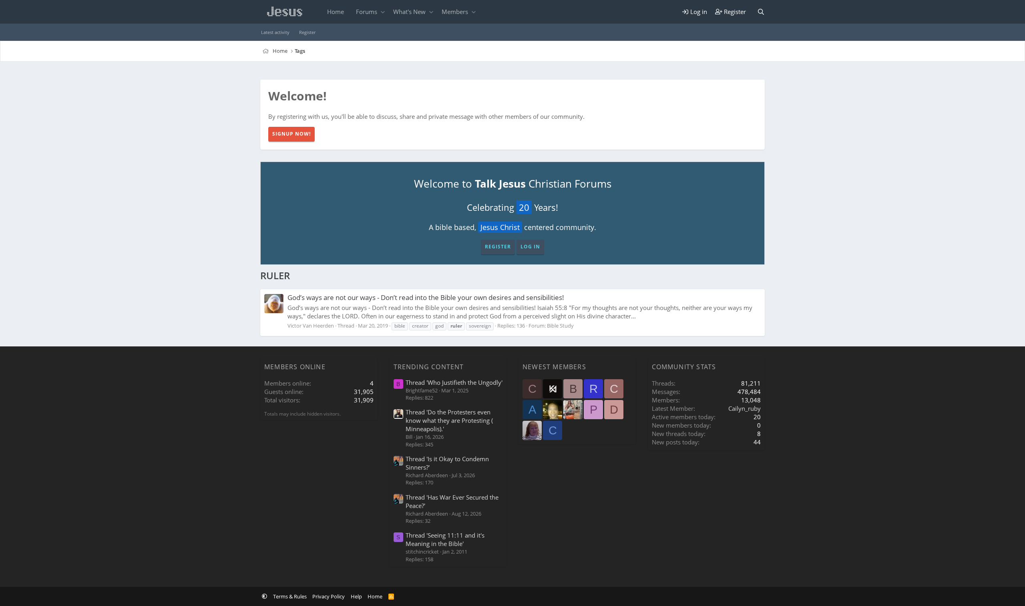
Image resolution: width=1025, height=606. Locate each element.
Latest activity (275, 32)
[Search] (761, 12)
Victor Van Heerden (310, 325)
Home (335, 12)
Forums (366, 12)
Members (455, 12)
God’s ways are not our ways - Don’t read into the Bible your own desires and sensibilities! (425, 297)
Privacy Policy (328, 596)
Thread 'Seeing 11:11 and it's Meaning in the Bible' (445, 539)
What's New (409, 12)
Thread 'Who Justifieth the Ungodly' (454, 382)
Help (356, 596)
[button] (382, 12)
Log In (530, 246)
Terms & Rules (290, 596)
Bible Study (560, 325)
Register (307, 32)
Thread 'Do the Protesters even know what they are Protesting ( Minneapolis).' (449, 420)
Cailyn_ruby (744, 408)
